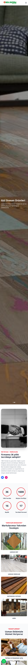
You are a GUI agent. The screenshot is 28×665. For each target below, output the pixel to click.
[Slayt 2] (14, 402)
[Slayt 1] (13, 402)
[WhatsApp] (4, 661)
